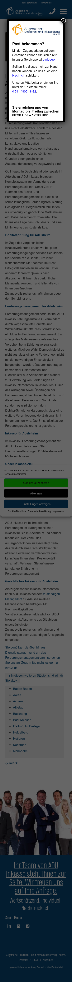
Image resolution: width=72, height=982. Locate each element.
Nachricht (18, 75)
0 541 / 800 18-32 (24, 91)
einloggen (49, 59)
